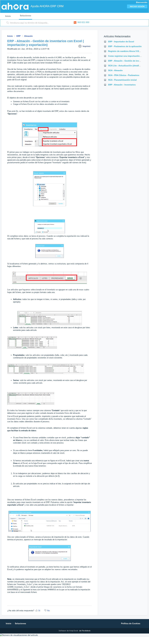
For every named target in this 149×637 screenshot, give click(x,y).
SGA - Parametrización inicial (122, 80)
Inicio (8, 16)
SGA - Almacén (115, 70)
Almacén (28, 36)
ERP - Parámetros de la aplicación (125, 46)
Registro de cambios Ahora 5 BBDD (125, 51)
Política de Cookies (130, 623)
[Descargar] (69, 289)
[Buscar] (7, 23)
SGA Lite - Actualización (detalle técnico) (128, 65)
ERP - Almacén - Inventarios (122, 85)
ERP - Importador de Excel (121, 41)
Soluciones (25, 15)
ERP (18, 36)
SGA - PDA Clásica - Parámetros (123, 75)
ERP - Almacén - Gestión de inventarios (127, 61)
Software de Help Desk (69, 631)
